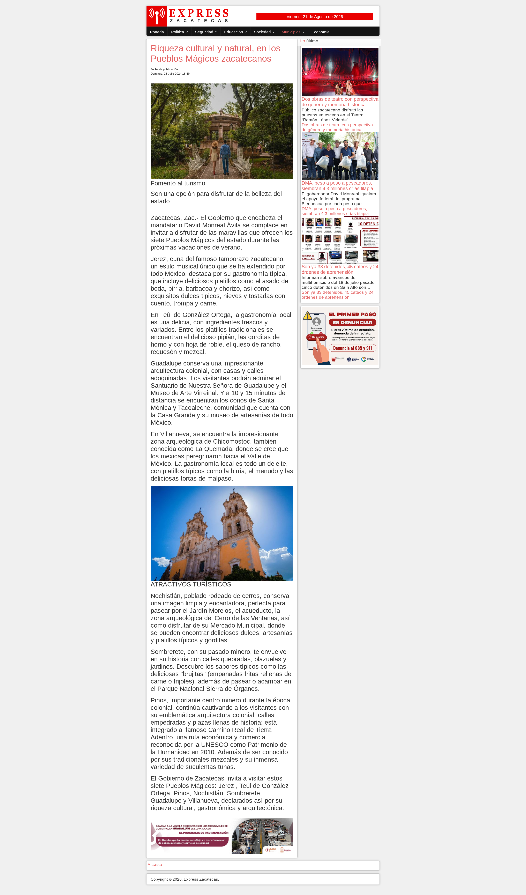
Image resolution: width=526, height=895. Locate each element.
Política (177, 32)
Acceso (155, 864)
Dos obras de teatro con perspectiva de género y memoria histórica (337, 127)
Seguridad (204, 32)
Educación (233, 32)
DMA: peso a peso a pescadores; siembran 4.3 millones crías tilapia (335, 211)
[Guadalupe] (222, 835)
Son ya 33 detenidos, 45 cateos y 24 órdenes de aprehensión (338, 294)
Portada (157, 32)
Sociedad (262, 32)
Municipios (291, 32)
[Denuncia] (340, 335)
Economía (320, 32)
